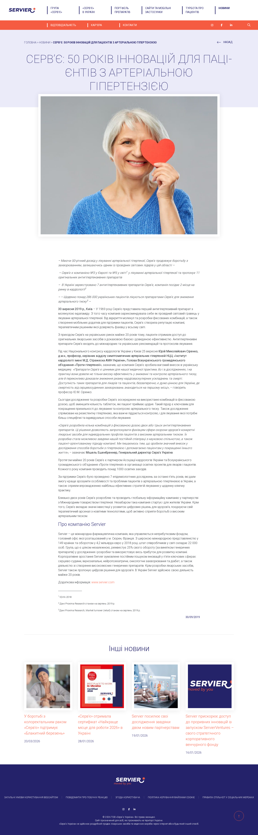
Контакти (130, 25)
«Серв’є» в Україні (89, 10)
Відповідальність (63, 25)
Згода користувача (127, 797)
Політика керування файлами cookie (171, 797)
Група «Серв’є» (56, 10)
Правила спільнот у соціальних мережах (228, 797)
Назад (228, 42)
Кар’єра (96, 25)
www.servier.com (102, 582)
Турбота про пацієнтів (195, 10)
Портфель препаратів (122, 10)
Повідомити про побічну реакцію (87, 797)
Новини (224, 8)
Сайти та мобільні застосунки (158, 10)
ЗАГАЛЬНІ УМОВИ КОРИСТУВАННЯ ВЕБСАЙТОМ (31, 797)
